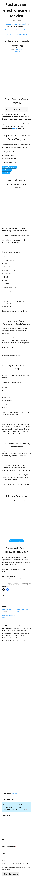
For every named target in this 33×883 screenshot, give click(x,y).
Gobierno (8, 34)
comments (16, 51)
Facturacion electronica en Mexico (16, 10)
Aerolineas (8, 30)
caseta (14, 129)
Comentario (6, 815)
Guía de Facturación (9, 167)
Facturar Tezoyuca (16, 541)
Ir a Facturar (7, 170)
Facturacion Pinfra (6, 609)
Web (3, 854)
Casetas (27, 30)
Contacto (6, 173)
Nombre (5, 839)
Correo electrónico (9, 846)
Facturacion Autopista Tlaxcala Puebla (22, 610)
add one (14, 793)
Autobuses (18, 30)
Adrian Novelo (18, 49)
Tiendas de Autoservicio (22, 34)
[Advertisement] (16, 76)
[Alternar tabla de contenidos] (24, 109)
